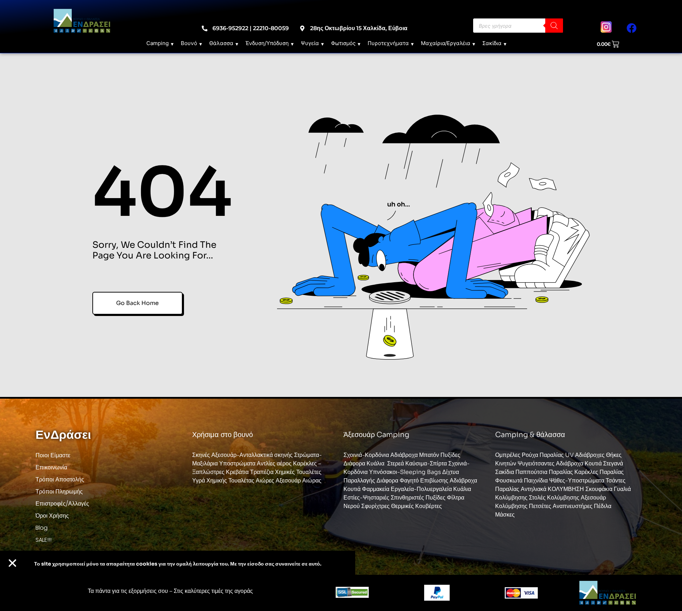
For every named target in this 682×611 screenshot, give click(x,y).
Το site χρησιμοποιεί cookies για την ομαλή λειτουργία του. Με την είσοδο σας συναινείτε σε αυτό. (177, 564)
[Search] (554, 25)
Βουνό (189, 43)
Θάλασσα (221, 43)
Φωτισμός (343, 43)
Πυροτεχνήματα (388, 43)
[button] (12, 563)
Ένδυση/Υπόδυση (267, 43)
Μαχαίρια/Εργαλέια (445, 43)
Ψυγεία (310, 43)
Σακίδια (492, 43)
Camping (157, 43)
